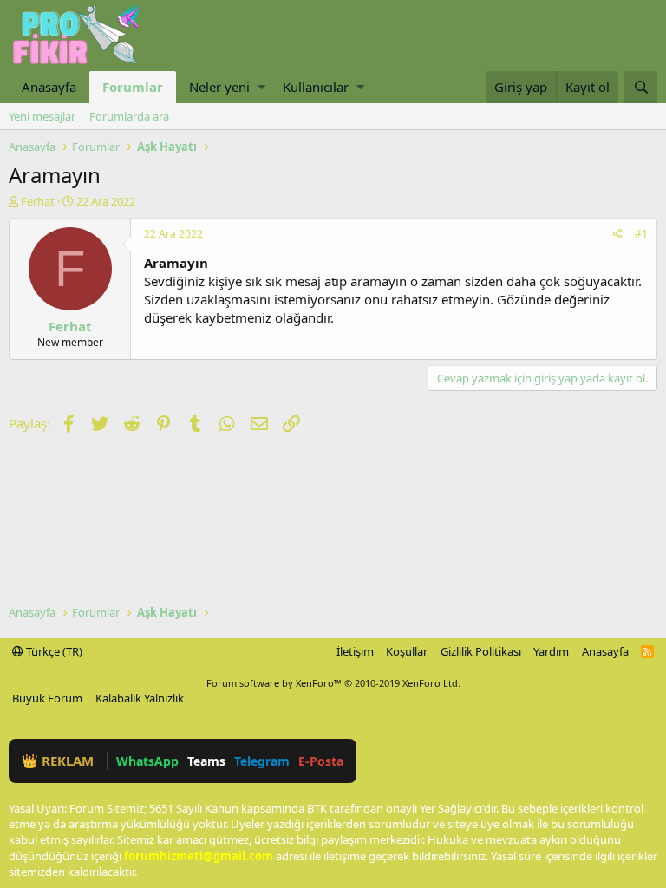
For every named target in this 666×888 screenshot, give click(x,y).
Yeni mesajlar (42, 116)
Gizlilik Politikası (481, 651)
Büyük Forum (47, 698)
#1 (641, 233)
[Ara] (640, 87)
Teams (206, 761)
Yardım (551, 651)
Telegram (262, 761)
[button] (261, 87)
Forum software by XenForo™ (333, 682)
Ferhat (38, 201)
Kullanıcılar (316, 86)
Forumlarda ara (129, 116)
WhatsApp (147, 761)
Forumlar (132, 86)
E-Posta (320, 761)
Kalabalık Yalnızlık (139, 698)
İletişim (355, 651)
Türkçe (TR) (52, 651)
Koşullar (407, 651)
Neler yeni (219, 86)
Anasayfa (49, 86)
